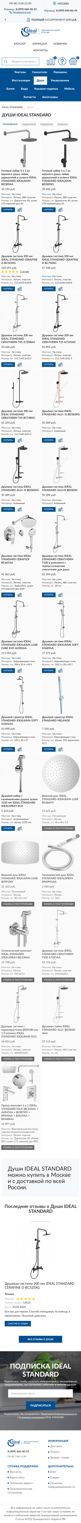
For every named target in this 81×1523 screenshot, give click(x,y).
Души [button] (40, 80)
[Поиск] (5, 61)
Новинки (60, 44)
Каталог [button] (20, 44)
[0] (73, 61)
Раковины (60, 72)
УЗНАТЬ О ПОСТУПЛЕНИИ (58, 828)
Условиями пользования (32, 1417)
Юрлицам (39, 44)
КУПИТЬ (8, 210)
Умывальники (60, 80)
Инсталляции (21, 80)
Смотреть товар (18, 1324)
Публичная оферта (21, 1483)
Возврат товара (59, 1458)
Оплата (54, 1452)
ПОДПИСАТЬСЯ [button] (40, 1405)
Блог (53, 1472)
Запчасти (29, 97)
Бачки (10, 88)
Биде (24, 88)
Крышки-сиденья (46, 88)
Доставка (56, 1446)
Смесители (39, 72)
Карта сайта (17, 1477)
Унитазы (20, 72)
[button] (20, 12)
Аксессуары (50, 97)
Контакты (40, 50)
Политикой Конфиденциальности (59, 1414)
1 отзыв (24, 271)
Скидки (54, 1477)
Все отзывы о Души (40, 1339)
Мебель (69, 88)
